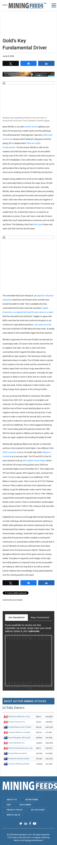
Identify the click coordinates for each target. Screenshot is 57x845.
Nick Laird (38, 224)
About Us (12, 799)
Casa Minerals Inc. (16, 743)
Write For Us (13, 814)
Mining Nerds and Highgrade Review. (32, 839)
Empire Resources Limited (19, 727)
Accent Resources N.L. (17, 753)
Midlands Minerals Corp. (19, 716)
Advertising (31, 799)
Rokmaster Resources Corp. (20, 748)
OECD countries (10, 452)
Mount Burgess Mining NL (19, 737)
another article (30, 127)
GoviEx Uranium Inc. (16, 721)
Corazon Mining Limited (18, 764)
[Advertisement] (28, 19)
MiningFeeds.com (23, 834)
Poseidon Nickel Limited (18, 758)
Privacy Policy (15, 809)
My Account (38, 809)
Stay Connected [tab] (40, 617)
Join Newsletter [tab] (16, 617)
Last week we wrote (42, 325)
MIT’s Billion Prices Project (34, 461)
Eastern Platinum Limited (19, 732)
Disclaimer (25, 804)
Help (9, 804)
